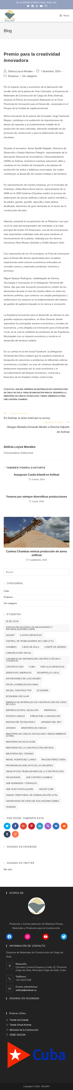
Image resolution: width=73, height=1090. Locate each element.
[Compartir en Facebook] (15, 826)
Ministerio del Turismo (20, 754)
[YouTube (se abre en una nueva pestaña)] (41, 6)
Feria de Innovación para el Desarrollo (44, 393)
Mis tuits (8, 869)
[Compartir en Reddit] (64, 826)
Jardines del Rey (51, 722)
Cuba (6, 591)
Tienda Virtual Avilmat (20, 1025)
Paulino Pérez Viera (54, 759)
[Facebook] (9, 937)
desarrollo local (48, 673)
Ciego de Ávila (30, 647)
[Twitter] (64, 937)
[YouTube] (46, 937)
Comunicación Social (19, 653)
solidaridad (13, 777)
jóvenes (11, 728)
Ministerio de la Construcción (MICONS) (30, 748)
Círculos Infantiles (52, 667)
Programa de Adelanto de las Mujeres (29, 765)
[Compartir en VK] (56, 826)
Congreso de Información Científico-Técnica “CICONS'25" (33, 660)
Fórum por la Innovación (45, 716)
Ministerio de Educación (20, 742)
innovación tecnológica (20, 722)
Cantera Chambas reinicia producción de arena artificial (36, 553)
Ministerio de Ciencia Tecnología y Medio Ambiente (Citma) (34, 396)
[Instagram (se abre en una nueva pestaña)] (37, 6)
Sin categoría (29, 76)
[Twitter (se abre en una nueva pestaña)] (28, 6)
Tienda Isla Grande (19, 1020)
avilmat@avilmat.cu (26, 990)
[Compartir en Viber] (47, 826)
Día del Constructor (19, 690)
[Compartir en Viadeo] (15, 834)
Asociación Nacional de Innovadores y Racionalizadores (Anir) (29, 628)
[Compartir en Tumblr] (7, 834)
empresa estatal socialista (22, 710)
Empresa (13, 76)
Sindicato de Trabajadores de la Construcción (35, 771)
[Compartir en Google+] (23, 826)
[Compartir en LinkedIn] (39, 826)
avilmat (19, 389)
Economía (42, 690)
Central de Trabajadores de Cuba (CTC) (30, 641)
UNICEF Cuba (46, 789)
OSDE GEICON (17, 1035)
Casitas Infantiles (31, 635)
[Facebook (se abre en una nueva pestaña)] (32, 6)
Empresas (50, 710)
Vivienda (11, 807)
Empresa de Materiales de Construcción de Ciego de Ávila (36, 703)
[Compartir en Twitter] (7, 826)
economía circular (17, 696)
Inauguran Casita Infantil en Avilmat (36, 474)
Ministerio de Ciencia (34, 728)
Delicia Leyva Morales (20, 71)
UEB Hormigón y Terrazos (21, 783)
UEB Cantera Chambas (15, 399)
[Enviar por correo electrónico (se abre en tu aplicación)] (45, 6)
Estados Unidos (15, 716)
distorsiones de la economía (23, 678)
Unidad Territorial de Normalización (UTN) (32, 795)
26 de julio (12, 621)
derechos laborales (19, 673)
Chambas (11, 647)
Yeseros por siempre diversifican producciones (36, 496)
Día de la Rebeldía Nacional (22, 684)
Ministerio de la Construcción (24, 1030)
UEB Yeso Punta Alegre (19, 789)
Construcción (15, 667)
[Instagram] (27, 937)
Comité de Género (55, 647)
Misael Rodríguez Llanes (21, 759)
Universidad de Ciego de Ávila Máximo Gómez (32, 801)
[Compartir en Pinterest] (31, 826)
